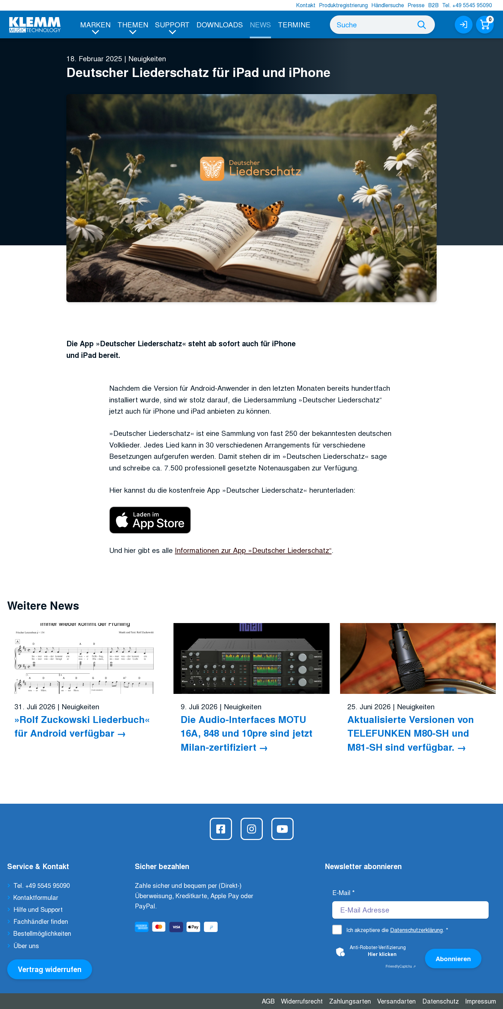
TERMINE (294, 24)
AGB (268, 1000)
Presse (416, 5)
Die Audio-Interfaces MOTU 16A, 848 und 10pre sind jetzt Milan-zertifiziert (246, 732)
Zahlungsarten (350, 1000)
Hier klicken (382, 953)
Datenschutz (440, 1000)
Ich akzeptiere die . (397, 930)
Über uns (26, 945)
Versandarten (396, 1000)
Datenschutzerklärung (416, 930)
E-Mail (343, 892)
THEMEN (132, 24)
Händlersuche (387, 5)
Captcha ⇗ (401, 966)
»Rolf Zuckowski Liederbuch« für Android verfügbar (82, 725)
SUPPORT (172, 24)
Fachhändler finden (40, 921)
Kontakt (305, 5)
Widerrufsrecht (302, 1000)
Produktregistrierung (343, 5)
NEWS (260, 24)
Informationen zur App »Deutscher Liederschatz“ (253, 550)
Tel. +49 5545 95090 (467, 5)
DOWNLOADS (219, 24)
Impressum (480, 1000)
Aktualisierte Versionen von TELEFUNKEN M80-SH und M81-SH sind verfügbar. (410, 732)
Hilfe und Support (38, 909)
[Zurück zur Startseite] (35, 25)
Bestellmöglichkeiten (42, 933)
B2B (433, 5)
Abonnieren (453, 958)
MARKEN (95, 24)
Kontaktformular (35, 897)
